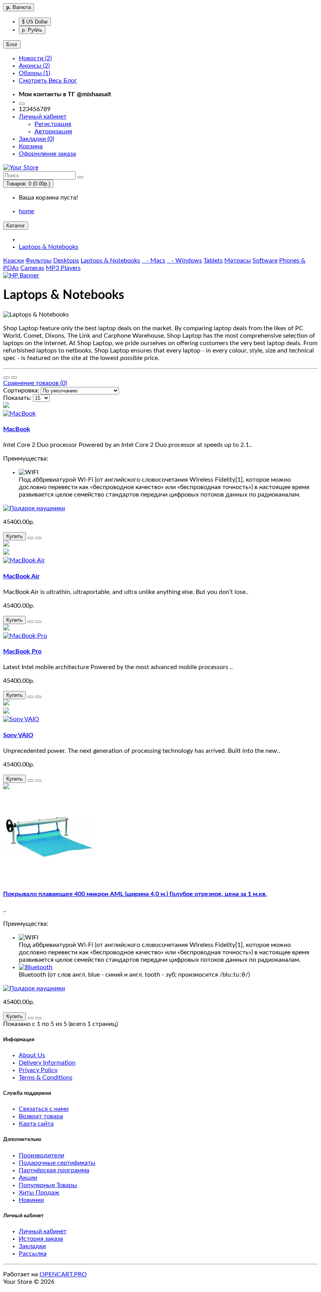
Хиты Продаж (39, 1192)
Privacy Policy (38, 1070)
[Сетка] (14, 377)
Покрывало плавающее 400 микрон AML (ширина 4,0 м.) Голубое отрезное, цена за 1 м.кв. (135, 894)
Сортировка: (21, 390)
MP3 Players (63, 268)
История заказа (41, 1239)
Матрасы (237, 260)
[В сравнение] (38, 538)
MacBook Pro (22, 651)
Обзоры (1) (34, 73)
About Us (32, 1055)
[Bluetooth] (35, 967)
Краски (13, 260)
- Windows (184, 260)
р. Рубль (32, 30)
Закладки (32, 1246)
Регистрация (52, 124)
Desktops (66, 260)
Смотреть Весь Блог (48, 80)
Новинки (31, 1200)
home (26, 211)
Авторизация (53, 131)
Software (265, 260)
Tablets (213, 260)
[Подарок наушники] (34, 508)
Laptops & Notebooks (48, 247)
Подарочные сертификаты (57, 1163)
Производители (41, 1155)
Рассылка (33, 1254)
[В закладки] (30, 538)
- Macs (153, 260)
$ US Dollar (35, 22)
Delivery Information (47, 1063)
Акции (28, 1178)
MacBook (16, 429)
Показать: (17, 398)
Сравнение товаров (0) (35, 383)
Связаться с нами (44, 1109)
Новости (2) (35, 58)
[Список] (6, 377)
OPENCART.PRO (63, 1274)
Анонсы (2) (34, 66)
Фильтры (38, 260)
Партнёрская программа (54, 1170)
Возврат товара (41, 1116)
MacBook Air (21, 576)
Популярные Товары (48, 1185)
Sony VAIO (18, 735)
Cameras (32, 268)
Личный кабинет (43, 1231)
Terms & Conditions (45, 1077)
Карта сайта (36, 1124)
